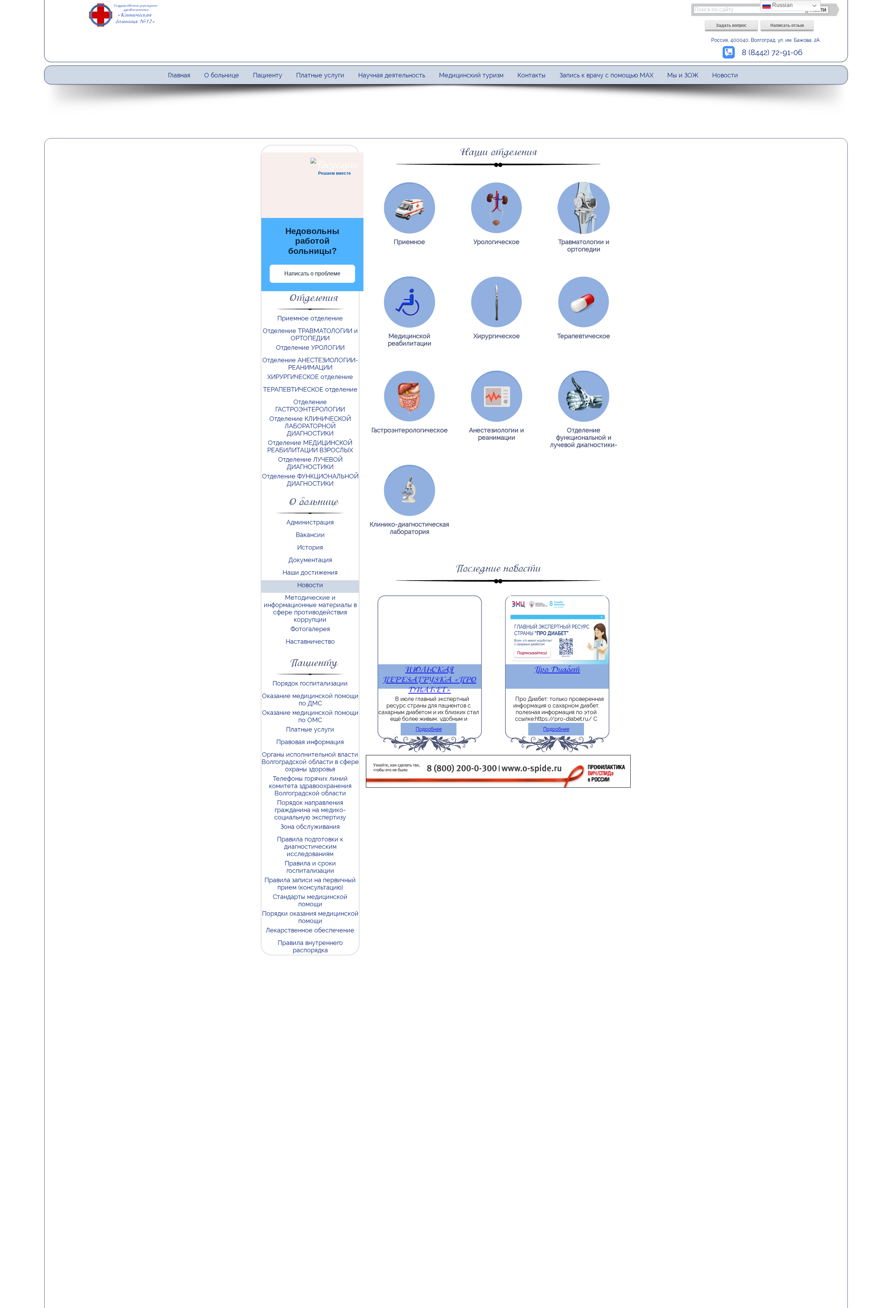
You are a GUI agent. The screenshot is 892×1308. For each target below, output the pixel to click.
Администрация (310, 522)
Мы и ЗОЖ (682, 75)
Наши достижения (310, 572)
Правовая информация (310, 742)
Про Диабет (557, 669)
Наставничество (310, 641)
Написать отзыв (787, 25)
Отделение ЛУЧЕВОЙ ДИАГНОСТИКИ (310, 463)
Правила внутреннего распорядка (310, 946)
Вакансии (310, 534)
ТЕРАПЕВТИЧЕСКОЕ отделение (310, 389)
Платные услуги (320, 75)
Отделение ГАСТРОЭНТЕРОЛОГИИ (310, 405)
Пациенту (267, 75)
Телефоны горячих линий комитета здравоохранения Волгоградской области (310, 786)
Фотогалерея (310, 629)
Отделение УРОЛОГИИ (310, 347)
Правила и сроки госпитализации (310, 867)
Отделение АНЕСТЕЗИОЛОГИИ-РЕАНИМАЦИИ (310, 363)
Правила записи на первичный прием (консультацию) (310, 883)
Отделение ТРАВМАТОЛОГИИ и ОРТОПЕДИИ (310, 334)
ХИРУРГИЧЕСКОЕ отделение (310, 376)
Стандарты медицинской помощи (310, 900)
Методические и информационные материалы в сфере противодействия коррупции (310, 608)
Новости (725, 75)
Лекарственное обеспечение (310, 930)
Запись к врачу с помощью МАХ (606, 75)
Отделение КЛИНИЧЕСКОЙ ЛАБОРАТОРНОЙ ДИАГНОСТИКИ (310, 426)
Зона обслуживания (310, 826)
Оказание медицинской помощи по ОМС (310, 716)
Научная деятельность (391, 75)
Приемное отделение (310, 318)
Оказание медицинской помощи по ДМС (310, 699)
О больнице (221, 75)
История (310, 547)
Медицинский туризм (471, 75)
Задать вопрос (731, 25)
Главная (179, 75)
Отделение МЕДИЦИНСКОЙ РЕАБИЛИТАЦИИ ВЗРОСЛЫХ (310, 446)
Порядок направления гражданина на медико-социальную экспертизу (310, 810)
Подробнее (429, 729)
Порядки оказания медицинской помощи (310, 917)
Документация (310, 560)
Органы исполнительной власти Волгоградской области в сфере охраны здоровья (310, 762)
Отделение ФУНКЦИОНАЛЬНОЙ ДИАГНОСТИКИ (310, 479)
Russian (782, 5)
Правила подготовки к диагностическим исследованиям (310, 846)
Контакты (531, 75)
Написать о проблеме (312, 274)
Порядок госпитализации (310, 683)
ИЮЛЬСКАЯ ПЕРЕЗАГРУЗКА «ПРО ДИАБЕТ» (429, 679)
